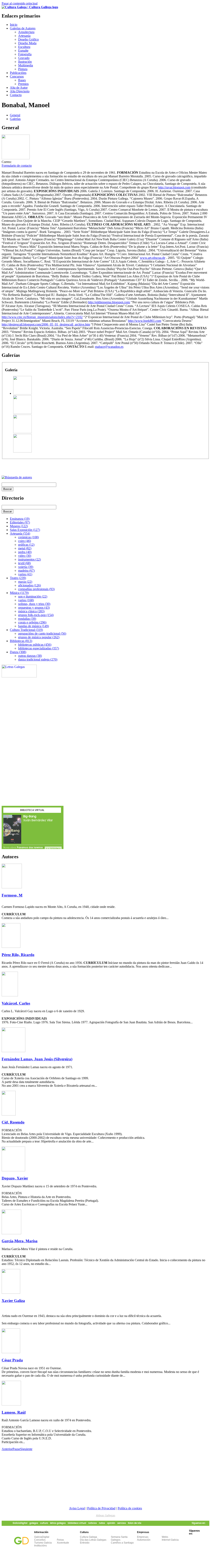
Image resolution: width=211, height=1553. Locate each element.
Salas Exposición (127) (25, 530)
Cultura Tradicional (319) (26, 630)
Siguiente (26, 1449)
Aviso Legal (77, 1508)
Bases (22, 80)
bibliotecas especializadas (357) (38, 648)
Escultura (24, 47)
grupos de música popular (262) (38, 637)
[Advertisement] (50, 465)
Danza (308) (18, 652)
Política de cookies (130, 1508)
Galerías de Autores (22, 28)
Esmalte (23, 50)
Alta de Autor (19, 87)
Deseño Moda (27, 43)
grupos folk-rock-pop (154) (36, 615)
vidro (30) (24, 555)
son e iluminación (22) (32, 596)
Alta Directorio (19, 91)
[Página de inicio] (30, 7)
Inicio (13, 24)
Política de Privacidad (101, 1508)
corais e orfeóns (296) (32, 622)
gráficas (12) (26, 544)
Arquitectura (26, 32)
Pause (16, 1449)
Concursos (17, 76)
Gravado (23, 58)
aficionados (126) (29, 585)
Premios (23, 84)
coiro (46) (24, 541)
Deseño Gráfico (28, 39)
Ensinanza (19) (19, 518)
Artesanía (24, 35)
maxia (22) (25, 581)
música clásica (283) (31, 611)
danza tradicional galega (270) (37, 659)
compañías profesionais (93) (36, 589)
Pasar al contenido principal (20, 3)
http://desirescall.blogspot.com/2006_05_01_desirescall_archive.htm (46, 324)
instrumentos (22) (29, 559)
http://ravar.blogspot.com (174, 187)
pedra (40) (25, 552)
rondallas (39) (27, 618)
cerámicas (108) (28, 537)
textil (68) (24, 563)
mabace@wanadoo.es (109, 346)
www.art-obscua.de (152, 257)
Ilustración (25, 61)
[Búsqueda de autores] (17, 477)
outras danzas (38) (30, 655)
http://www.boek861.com (144, 320)
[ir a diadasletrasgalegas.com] (19, 676)
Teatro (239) (18, 578)
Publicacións (18, 72)
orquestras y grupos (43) (34, 607)
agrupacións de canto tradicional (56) (42, 633)
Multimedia (25, 65)
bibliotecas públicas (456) (34, 644)
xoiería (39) (25, 567)
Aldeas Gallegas (105, 1515)
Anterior (7, 1449)
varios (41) (25, 574)
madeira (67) (26, 570)
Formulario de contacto (17, 165)
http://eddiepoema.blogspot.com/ (109, 302)
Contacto (16, 95)
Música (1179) (19, 592)
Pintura (22, 69)
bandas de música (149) (33, 626)
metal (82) (24, 548)
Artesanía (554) (20, 533)
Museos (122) (19, 526)
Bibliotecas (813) (21, 641)
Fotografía (25, 54)
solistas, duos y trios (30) (34, 604)
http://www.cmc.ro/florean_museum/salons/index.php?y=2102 (42, 317)
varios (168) (26, 600)
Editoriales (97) (20, 522)
